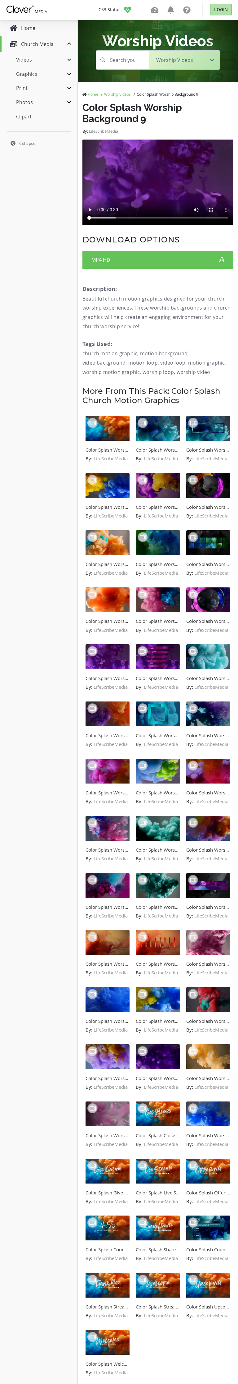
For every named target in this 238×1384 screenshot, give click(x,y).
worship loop (158, 372)
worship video (193, 372)
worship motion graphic (111, 372)
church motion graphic (109, 353)
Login (221, 9)
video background (104, 362)
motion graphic (206, 362)
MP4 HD (100, 259)
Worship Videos (117, 94)
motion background (163, 353)
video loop (172, 362)
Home (93, 94)
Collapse (27, 143)
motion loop (143, 362)
